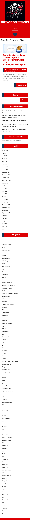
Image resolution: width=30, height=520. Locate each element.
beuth (3, 263)
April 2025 (4, 194)
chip (3, 309)
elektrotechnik (5, 337)
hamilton (4, 377)
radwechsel (5, 464)
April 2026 (4, 161)
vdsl (3, 502)
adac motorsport (6, 244)
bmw (3, 271)
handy (3, 380)
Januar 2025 (5, 202)
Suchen (16, 95)
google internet (6, 369)
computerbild (5, 315)
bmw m (4, 277)
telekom (4, 491)
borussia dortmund (7, 282)
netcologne (5, 445)
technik (4, 486)
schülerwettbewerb (7, 475)
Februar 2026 (5, 166)
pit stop (4, 453)
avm (3, 252)
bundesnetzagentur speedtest (10, 293)
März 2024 (4, 229)
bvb (3, 299)
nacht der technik (7, 440)
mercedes (4, 426)
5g (2, 239)
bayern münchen (6, 258)
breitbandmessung (7, 288)
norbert (4, 451)
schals (3, 472)
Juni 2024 (4, 221)
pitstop (3, 456)
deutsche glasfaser (7, 323)
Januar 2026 (5, 169)
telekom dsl (5, 494)
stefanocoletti (22, 69)
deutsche (4, 320)
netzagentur (5, 448)
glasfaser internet (6, 364)
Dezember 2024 (6, 204)
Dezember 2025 (6, 172)
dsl (3, 326)
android (4, 247)
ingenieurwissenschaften (8, 391)
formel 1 (4, 353)
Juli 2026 (4, 153)
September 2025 (6, 180)
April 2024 (4, 226)
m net (3, 413)
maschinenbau (6, 418)
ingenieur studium (6, 388)
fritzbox (4, 358)
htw (3, 383)
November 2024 (6, 207)
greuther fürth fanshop (8, 375)
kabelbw (4, 405)
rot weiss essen (6, 470)
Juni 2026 (4, 156)
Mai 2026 (4, 158)
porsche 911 (5, 459)
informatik (4, 386)
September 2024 (6, 213)
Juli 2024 (4, 218)
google (4, 367)
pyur (3, 462)
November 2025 (6, 175)
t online (4, 483)
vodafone (4, 508)
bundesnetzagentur (7, 290)
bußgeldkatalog (6, 296)
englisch (4, 339)
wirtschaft (4, 513)
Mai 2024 (4, 223)
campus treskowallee (8, 304)
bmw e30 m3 (5, 274)
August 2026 (5, 150)
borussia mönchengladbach (9, 285)
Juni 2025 (4, 188)
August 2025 (5, 183)
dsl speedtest (5, 331)
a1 (2, 242)
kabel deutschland (7, 402)
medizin (4, 424)
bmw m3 (4, 280)
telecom (4, 489)
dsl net (4, 328)
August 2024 (5, 215)
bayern (4, 255)
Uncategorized (5, 500)
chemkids (4, 307)
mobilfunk (4, 432)
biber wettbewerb (6, 266)
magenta (4, 415)
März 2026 (4, 164)
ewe (3, 345)
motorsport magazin (7, 437)
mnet (3, 429)
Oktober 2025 (5, 177)
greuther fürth (6, 372)
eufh (3, 342)
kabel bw (4, 399)
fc (2, 348)
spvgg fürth (5, 481)
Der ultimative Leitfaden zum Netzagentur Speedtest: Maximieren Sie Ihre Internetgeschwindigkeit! (14, 60)
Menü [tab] (15, 28)
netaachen (5, 443)
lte (2, 407)
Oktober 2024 (5, 210)
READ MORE (22, 86)
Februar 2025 (5, 199)
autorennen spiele (6, 250)
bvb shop (4, 301)
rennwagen (5, 467)
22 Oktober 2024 (11, 69)
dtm (3, 334)
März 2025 (4, 196)
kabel (3, 396)
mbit (3, 421)
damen (4, 318)
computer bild (5, 312)
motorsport (5, 434)
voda (3, 505)
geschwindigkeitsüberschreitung (10, 361)
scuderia (4, 478)
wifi (3, 510)
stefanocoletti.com (15, 22)
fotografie (4, 356)
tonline (3, 497)
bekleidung (5, 261)
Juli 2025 (4, 185)
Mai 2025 (4, 191)
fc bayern (4, 350)
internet (4, 394)
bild (3, 269)
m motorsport (5, 410)
